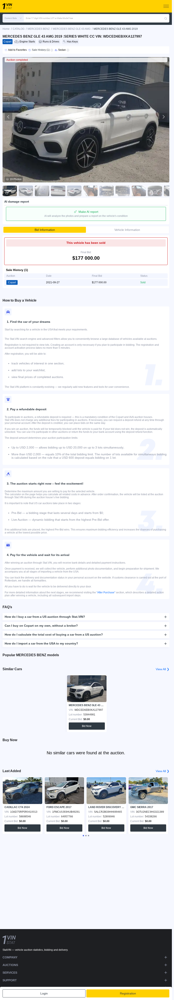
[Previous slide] (8, 117)
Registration (128, 993)
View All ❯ (162, 669)
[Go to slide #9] (139, 191)
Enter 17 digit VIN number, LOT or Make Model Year (49, 18)
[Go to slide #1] (10, 191)
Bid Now (86, 726)
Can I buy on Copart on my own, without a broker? (41, 625)
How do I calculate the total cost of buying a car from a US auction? (54, 634)
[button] (13, 18)
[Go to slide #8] (122, 191)
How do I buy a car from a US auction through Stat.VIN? (45, 616)
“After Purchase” (106, 592)
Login (44, 993)
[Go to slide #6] (90, 191)
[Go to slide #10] (155, 191)
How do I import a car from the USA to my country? (41, 643)
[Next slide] (163, 117)
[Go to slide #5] (74, 191)
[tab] (83, 835)
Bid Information (45, 229)
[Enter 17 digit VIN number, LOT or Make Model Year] (165, 18)
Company (10, 957)
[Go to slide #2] (26, 191)
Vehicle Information (127, 229)
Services (10, 972)
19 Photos (15, 179)
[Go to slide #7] (106, 191)
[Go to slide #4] (58, 191)
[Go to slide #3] (42, 191)
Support (10, 980)
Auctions (10, 965)
